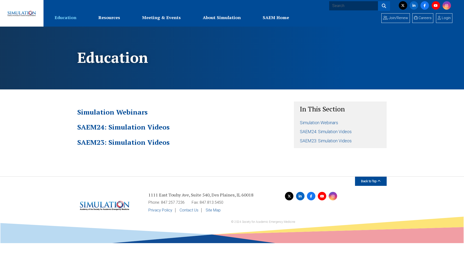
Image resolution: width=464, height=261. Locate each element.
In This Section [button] (322, 108)
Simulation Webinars (319, 122)
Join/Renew (398, 18)
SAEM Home (276, 17)
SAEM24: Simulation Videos (326, 131)
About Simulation (222, 17)
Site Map (213, 210)
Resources (109, 17)
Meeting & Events (161, 17)
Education (65, 17)
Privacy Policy (160, 210)
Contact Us (189, 210)
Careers (425, 18)
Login (446, 18)
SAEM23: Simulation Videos (326, 140)
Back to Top (369, 181)
